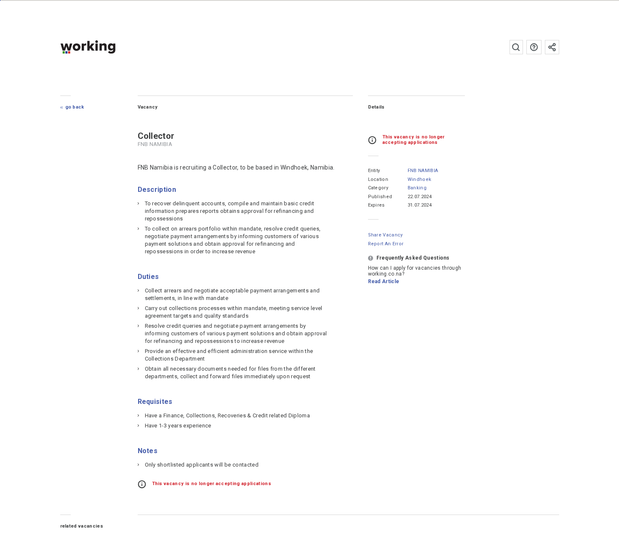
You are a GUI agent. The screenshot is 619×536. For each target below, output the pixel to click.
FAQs (534, 47)
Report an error (386, 244)
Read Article (384, 281)
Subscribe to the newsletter (552, 47)
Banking (417, 188)
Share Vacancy (385, 235)
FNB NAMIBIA (423, 170)
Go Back (74, 107)
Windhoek (420, 179)
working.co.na (104, 47)
